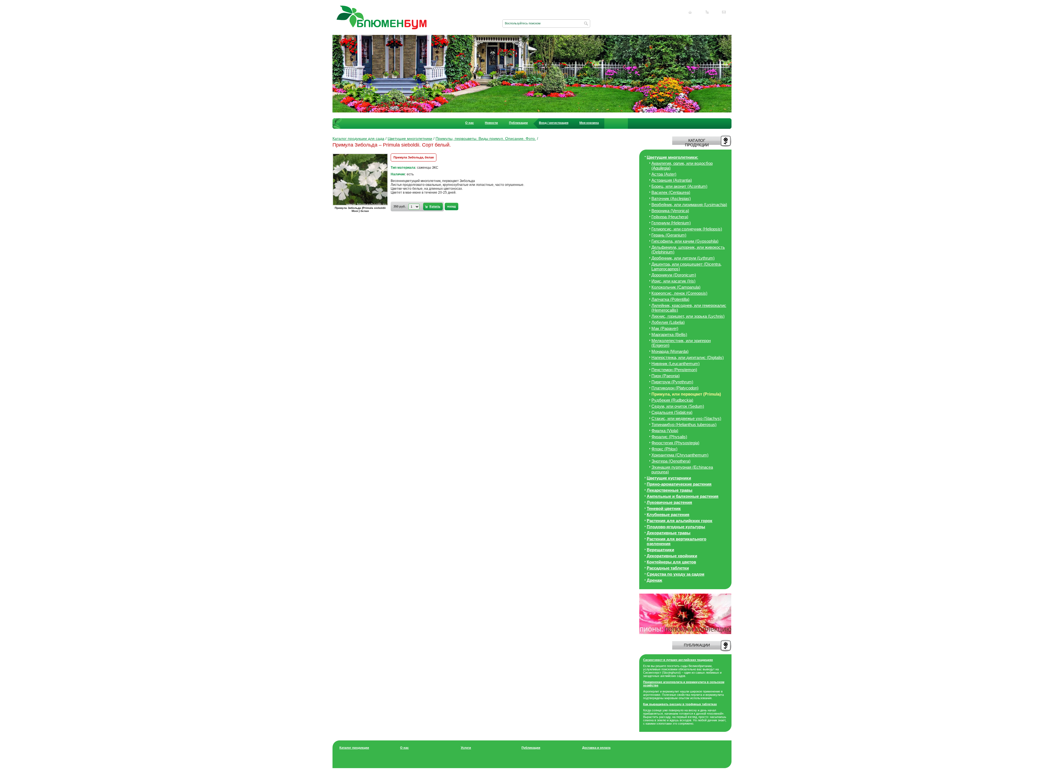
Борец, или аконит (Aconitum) (679, 186)
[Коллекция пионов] (685, 633)
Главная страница (690, 12)
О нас (469, 122)
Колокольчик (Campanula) (675, 287)
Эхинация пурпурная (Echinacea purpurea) (682, 469)
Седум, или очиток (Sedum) (677, 406)
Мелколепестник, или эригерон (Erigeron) (681, 343)
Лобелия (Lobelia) (668, 322)
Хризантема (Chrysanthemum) (680, 455)
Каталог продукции (354, 747)
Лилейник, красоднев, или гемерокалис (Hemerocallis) (688, 307)
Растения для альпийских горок (679, 520)
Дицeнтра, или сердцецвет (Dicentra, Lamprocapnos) (686, 266)
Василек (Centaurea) (670, 192)
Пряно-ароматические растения (679, 484)
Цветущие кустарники (669, 478)
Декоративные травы (668, 532)
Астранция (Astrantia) (671, 180)
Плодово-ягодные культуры (676, 526)
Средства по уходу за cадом (675, 574)
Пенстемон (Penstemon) (674, 369)
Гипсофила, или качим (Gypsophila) (684, 241)
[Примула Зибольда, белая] (361, 205)
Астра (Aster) (663, 174)
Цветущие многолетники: (672, 157)
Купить (434, 206)
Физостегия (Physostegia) (675, 442)
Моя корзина (589, 122)
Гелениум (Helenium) (671, 222)
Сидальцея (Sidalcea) (671, 412)
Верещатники (660, 549)
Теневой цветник (664, 508)
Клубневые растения (668, 514)
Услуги (466, 747)
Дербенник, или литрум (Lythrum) (683, 258)
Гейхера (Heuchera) (669, 216)
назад (451, 206)
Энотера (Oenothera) (670, 461)
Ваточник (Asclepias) (671, 198)
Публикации (518, 122)
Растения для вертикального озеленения (676, 541)
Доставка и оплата (596, 747)
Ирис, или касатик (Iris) (673, 281)
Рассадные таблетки (668, 568)
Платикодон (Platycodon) (675, 388)
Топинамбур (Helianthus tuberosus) (684, 424)
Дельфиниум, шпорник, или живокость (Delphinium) (688, 249)
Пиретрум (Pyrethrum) (672, 381)
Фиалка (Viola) (664, 430)
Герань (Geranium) (668, 235)
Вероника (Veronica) (670, 210)
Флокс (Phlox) (664, 449)
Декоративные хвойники (672, 555)
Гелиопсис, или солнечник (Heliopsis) (686, 229)
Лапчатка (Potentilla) (670, 299)
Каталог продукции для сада (358, 138)
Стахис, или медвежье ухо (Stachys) (686, 418)
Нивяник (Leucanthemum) (675, 363)
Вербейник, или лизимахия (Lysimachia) (689, 204)
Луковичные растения (669, 502)
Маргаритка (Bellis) (669, 334)
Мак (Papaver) (664, 328)
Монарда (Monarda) (670, 351)
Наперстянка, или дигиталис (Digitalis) (687, 357)
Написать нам (724, 12)
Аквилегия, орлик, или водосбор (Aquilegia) (682, 165)
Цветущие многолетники (410, 138)
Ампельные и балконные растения (682, 496)
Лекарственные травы (669, 490)
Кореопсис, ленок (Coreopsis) (679, 293)
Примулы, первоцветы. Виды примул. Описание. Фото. (486, 138)
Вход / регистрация (553, 122)
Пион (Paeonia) (665, 375)
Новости (491, 122)
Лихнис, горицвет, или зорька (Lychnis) (688, 316)
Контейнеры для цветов (671, 562)
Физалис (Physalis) (669, 436)
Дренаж (654, 580)
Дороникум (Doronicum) (673, 275)
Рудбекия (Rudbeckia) (672, 400)
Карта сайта (707, 12)
